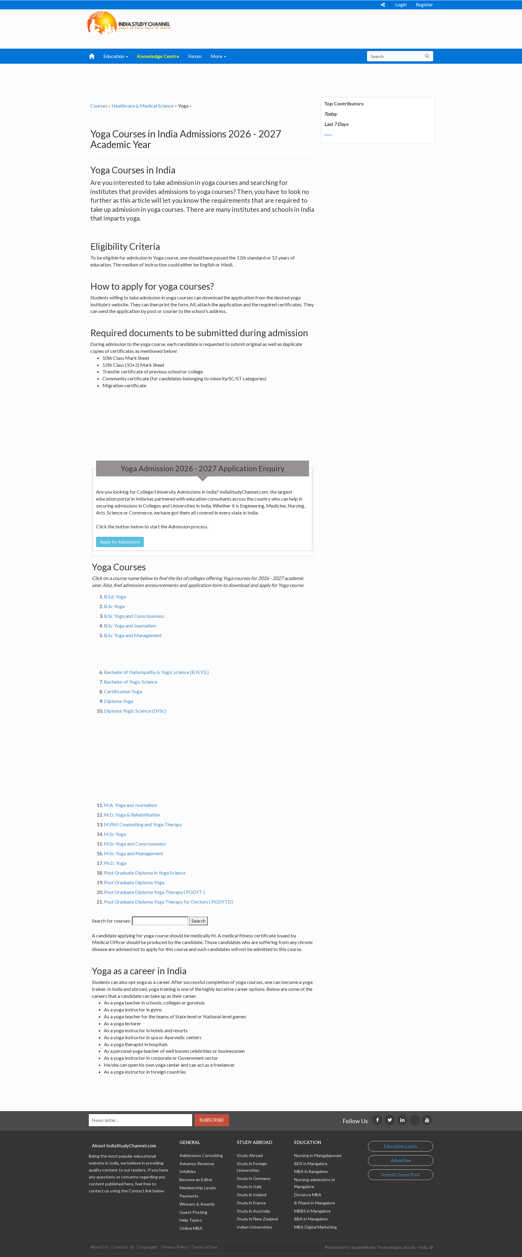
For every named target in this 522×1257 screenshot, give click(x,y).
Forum (194, 56)
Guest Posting (193, 1212)
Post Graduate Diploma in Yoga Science (144, 872)
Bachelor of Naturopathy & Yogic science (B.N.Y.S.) (156, 672)
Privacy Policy (175, 1246)
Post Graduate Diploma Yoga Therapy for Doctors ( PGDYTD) (168, 901)
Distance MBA (307, 1194)
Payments (188, 1195)
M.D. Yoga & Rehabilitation (132, 814)
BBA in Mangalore (311, 1218)
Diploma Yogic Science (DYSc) (135, 711)
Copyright (148, 1246)
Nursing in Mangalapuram (318, 1155)
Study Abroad (250, 1155)
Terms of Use (204, 1246)
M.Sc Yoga (115, 834)
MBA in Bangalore (311, 1171)
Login (401, 4)
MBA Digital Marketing (315, 1227)
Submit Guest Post (400, 1174)
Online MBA (190, 1228)
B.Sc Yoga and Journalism (130, 625)
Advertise (401, 1160)
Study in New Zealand (257, 1218)
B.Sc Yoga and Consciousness (134, 616)
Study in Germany (253, 1178)
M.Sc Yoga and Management (133, 853)
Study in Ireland (251, 1194)
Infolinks (187, 1171)
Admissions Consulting (201, 1155)
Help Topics (190, 1220)
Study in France (251, 1202)
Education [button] (114, 56)
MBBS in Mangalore (312, 1210)
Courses (98, 105)
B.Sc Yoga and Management (133, 635)
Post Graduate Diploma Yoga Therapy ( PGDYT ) (154, 892)
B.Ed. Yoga (115, 596)
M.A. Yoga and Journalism (130, 805)
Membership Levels (197, 1187)
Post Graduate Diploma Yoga (134, 882)
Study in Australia (253, 1210)
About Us (99, 1246)
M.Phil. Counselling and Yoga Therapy (143, 824)
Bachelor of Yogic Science (130, 682)
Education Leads (400, 1146)
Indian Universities (254, 1227)
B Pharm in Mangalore (314, 1202)
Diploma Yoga (118, 701)
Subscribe (212, 1120)
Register (424, 4)
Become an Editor (196, 1179)
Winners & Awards (197, 1204)
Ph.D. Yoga (115, 863)
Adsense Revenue (196, 1163)
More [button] (217, 56)
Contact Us (123, 1246)
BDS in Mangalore (310, 1163)
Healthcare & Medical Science (142, 105)
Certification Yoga (123, 691)
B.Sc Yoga (114, 606)
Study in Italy (249, 1186)
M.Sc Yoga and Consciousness (135, 843)
